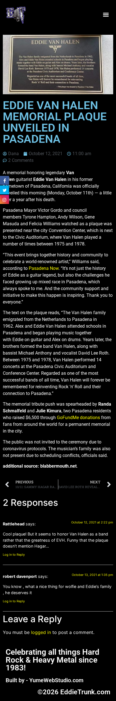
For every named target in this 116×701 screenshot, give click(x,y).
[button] (105, 14)
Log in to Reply (14, 555)
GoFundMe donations (78, 417)
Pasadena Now (44, 268)
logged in (41, 632)
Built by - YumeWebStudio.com (44, 680)
